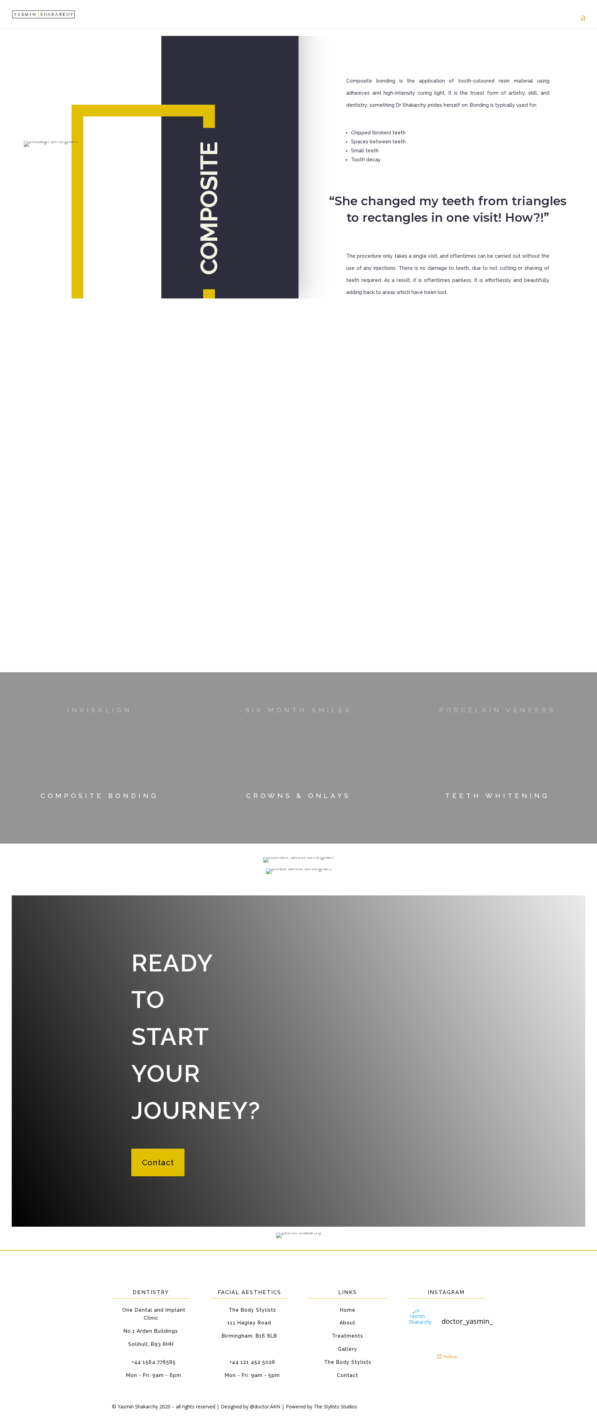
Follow (450, 1356)
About (348, 1322)
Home (348, 1310)
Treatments (347, 1336)
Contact (158, 1162)
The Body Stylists (347, 1362)
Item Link (99, 803)
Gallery (347, 1349)
